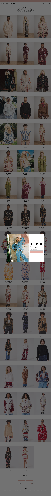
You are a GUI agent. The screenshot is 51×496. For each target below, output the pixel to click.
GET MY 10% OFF (36, 252)
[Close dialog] (7, 234)
